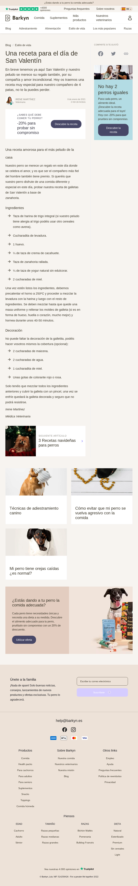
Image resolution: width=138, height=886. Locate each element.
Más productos (79, 18)
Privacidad (110, 782)
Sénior (18, 842)
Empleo (110, 758)
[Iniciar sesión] (130, 18)
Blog (8, 28)
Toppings (25, 800)
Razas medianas (50, 836)
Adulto (19, 836)
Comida (39, 18)
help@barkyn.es (69, 721)
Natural (117, 830)
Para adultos (25, 776)
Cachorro (19, 830)
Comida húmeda (25, 806)
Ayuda (110, 764)
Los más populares (104, 28)
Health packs (25, 764)
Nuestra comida (66, 758)
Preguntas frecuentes (110, 770)
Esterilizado (117, 836)
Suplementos (58, 18)
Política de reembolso (110, 776)
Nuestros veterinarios (104, 18)
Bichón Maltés (85, 830)
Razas (128, 28)
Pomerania (85, 836)
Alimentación (53, 28)
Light (117, 854)
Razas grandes (50, 842)
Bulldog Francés (85, 842)
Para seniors (25, 782)
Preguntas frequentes (77, 8)
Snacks (25, 794)
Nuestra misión (66, 770)
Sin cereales (117, 848)
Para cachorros (25, 770)
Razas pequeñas (50, 830)
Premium (117, 842)
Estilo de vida (77, 28)
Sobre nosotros (105, 8)
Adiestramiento (28, 28)
